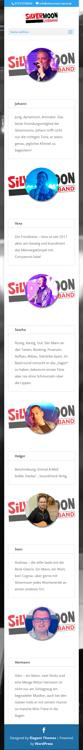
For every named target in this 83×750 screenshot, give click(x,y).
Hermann (22, 662)
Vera (18, 223)
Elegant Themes (43, 738)
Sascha (20, 329)
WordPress (44, 743)
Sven (19, 549)
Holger (20, 456)
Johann (21, 103)
